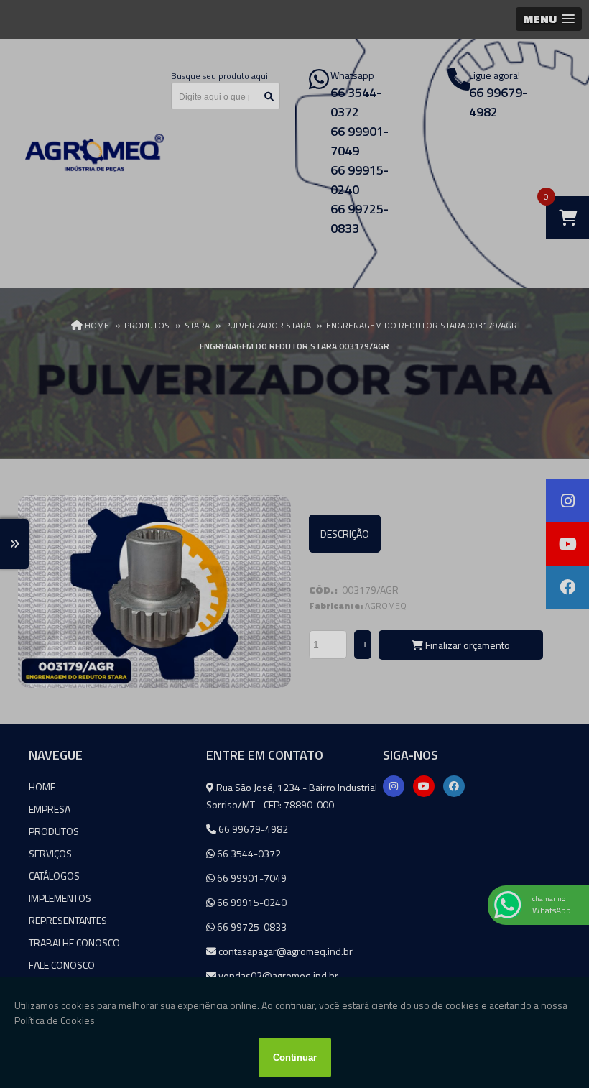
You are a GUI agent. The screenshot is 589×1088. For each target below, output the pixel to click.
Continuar (295, 1057)
